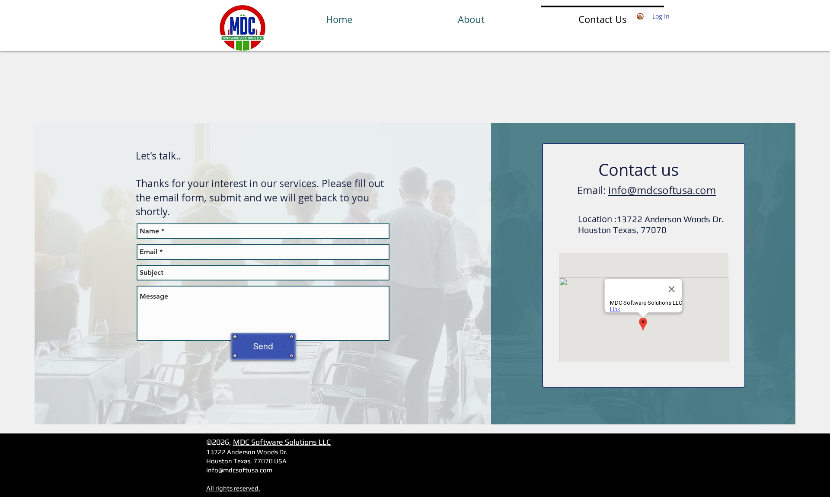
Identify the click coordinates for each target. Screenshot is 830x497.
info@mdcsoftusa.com (662, 190)
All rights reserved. (233, 488)
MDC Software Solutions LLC (282, 441)
